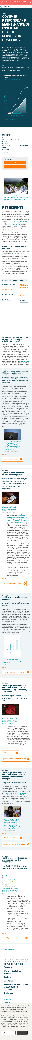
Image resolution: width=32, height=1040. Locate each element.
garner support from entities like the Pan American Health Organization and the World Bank (15, 794)
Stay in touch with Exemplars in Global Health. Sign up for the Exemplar (13, 2)
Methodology (5, 152)
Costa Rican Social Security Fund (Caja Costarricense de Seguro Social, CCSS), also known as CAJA (14, 223)
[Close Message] (30, 2)
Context (4, 142)
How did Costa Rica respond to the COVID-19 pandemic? (16, 986)
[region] (16, 1021)
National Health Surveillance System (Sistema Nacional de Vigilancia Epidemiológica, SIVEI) (18, 517)
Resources (4, 154)
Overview (5, 138)
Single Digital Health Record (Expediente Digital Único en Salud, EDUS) (18, 521)
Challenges (5, 149)
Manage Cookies (8, 1033)
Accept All (22, 1033)
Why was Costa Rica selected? (10, 140)
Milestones (5, 144)
